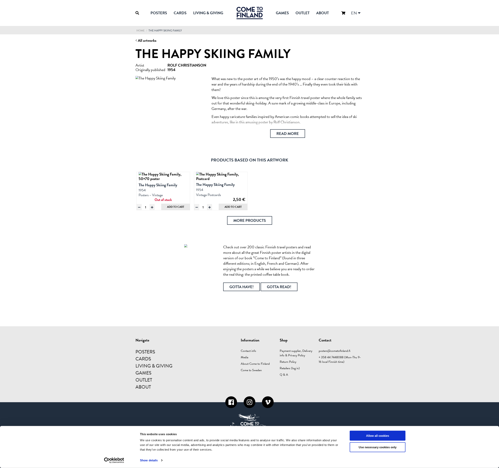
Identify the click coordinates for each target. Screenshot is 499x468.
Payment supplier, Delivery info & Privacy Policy (296, 353)
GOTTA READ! (279, 287)
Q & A (284, 374)
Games (282, 13)
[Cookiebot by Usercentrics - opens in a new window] (114, 460)
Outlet (303, 13)
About (322, 13)
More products (249, 220)
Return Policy (288, 361)
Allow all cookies (377, 435)
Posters (158, 13)
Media (244, 357)
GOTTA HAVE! (241, 287)
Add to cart (175, 207)
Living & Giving (208, 13)
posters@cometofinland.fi (334, 351)
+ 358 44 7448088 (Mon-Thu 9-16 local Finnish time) (340, 359)
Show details (149, 460)
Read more (287, 133)
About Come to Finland (255, 363)
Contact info (248, 351)
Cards (180, 13)
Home (140, 31)
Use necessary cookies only (377, 447)
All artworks (146, 40)
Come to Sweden (251, 370)
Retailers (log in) (290, 368)
